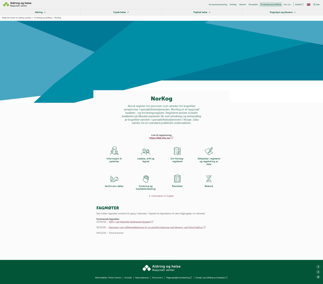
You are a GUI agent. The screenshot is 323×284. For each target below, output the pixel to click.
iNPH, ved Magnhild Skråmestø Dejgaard (130, 221)
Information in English (162, 196)
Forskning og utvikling (271, 4)
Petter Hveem (114, 277)
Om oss (287, 4)
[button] (314, 4)
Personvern (157, 277)
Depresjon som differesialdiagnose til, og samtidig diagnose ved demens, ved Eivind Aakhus (156, 227)
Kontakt (128, 277)
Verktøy (233, 4)
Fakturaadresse (142, 277)
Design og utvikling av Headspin (210, 277)
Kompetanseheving (218, 4)
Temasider (253, 4)
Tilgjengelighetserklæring (177, 277)
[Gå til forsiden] (17, 4)
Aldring (39, 12)
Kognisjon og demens (281, 12)
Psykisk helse (200, 12)
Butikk (298, 4)
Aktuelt (242, 4)
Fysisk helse (119, 12)
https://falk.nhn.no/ (159, 138)
